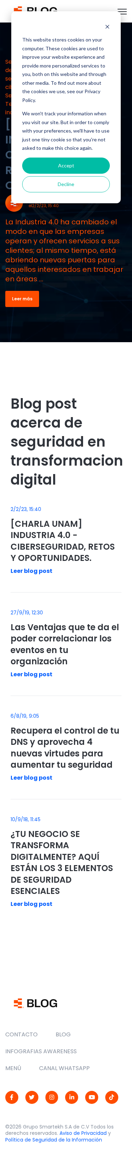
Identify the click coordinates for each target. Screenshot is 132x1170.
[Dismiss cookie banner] (107, 26)
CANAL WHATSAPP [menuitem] (64, 1068)
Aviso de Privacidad (83, 1133)
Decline (66, 184)
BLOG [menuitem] (63, 1034)
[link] (35, 11)
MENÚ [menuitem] (13, 1068)
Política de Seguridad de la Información (53, 1139)
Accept (66, 165)
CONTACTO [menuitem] (21, 1034)
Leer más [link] (22, 299)
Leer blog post (31, 571)
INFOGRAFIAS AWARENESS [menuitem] (41, 1051)
